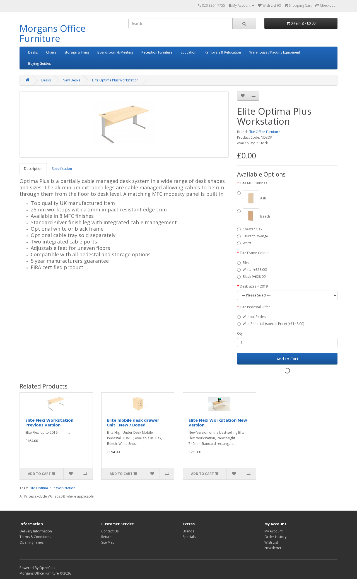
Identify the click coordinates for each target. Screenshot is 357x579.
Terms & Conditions (35, 536)
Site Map (108, 542)
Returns (107, 536)
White (247, 243)
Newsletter (272, 548)
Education (188, 52)
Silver (247, 262)
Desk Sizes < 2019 (254, 286)
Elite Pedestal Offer (255, 307)
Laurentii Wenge (255, 236)
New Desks (71, 80)
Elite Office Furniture (264, 131)
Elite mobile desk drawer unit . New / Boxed (133, 422)
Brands (188, 531)
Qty (240, 333)
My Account (273, 531)
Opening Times (32, 542)
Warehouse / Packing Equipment (274, 52)
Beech (264, 216)
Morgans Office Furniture (53, 33)
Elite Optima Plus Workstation (115, 80)
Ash (262, 198)
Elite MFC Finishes (253, 183)
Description (33, 168)
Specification (62, 168)
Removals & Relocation (223, 52)
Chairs (51, 52)
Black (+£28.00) (254, 276)
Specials (189, 536)
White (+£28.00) (255, 269)
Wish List (271, 542)
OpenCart (47, 567)
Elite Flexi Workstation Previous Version (49, 422)
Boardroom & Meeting (115, 52)
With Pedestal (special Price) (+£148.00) (273, 323)
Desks (33, 52)
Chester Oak (252, 229)
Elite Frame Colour (254, 252)
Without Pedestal (256, 316)
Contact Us (110, 531)
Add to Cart (287, 358)
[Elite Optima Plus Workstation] (124, 124)
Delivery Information (36, 531)
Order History (275, 536)
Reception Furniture (156, 52)
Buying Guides (39, 63)
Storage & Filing (76, 52)
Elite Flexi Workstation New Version (218, 422)
